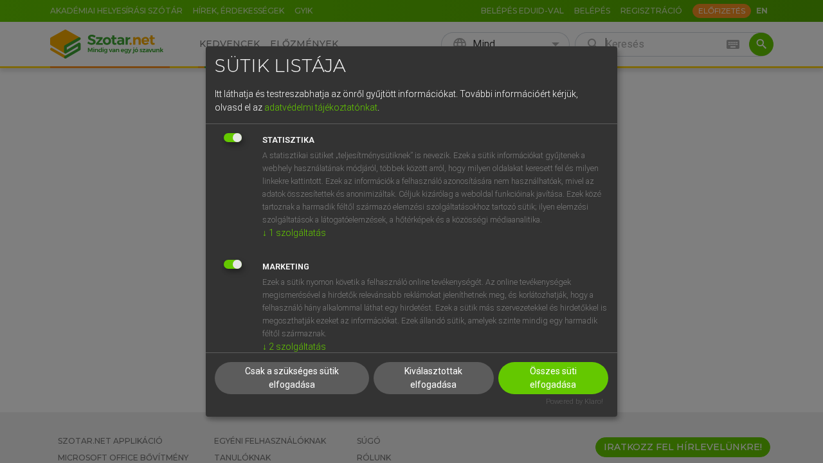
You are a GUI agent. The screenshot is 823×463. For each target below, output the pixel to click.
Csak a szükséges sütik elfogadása (292, 378)
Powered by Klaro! (574, 401)
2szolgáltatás (294, 346)
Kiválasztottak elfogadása (433, 378)
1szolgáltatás (294, 233)
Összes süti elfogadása (553, 378)
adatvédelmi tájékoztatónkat (320, 107)
